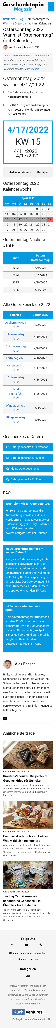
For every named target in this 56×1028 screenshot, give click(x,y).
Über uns (33, 959)
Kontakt (22, 959)
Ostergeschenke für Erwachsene (31, 447)
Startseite (9, 19)
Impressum (26, 953)
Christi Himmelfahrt (15, 394)
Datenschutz (40, 953)
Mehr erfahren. (32, 1003)
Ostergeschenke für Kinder (27, 457)
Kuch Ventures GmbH (39, 1019)
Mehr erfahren (32, 69)
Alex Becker (25, 664)
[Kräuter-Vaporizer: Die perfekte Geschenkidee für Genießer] (28, 766)
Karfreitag (15, 358)
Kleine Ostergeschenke (25, 468)
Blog (20, 19)
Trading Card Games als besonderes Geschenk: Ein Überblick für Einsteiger (22, 900)
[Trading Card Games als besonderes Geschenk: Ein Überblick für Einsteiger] (28, 886)
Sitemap (13, 953)
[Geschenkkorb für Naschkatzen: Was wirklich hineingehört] (28, 826)
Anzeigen (43, 172)
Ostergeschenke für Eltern (27, 479)
